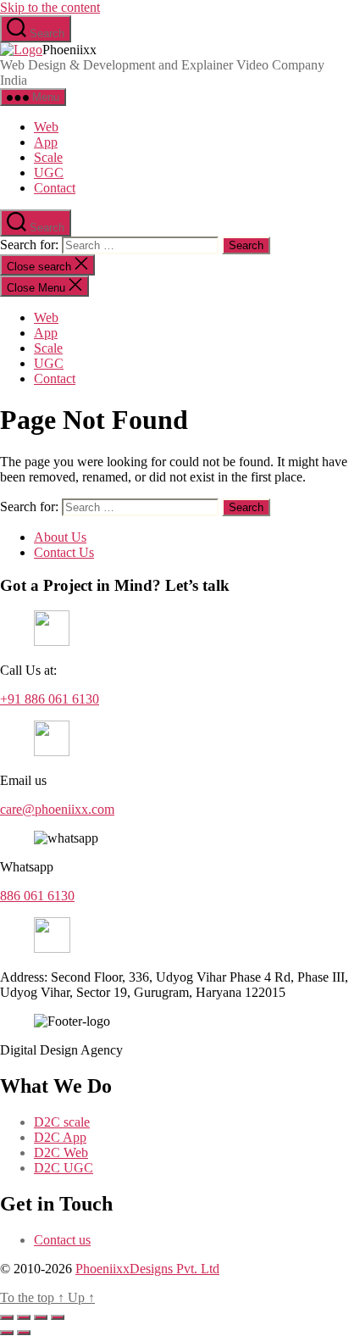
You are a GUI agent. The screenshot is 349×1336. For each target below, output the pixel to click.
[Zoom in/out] (7, 1317)
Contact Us (64, 552)
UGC (49, 172)
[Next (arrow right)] (23, 1332)
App (46, 142)
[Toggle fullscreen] (23, 1317)
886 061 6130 (37, 895)
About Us (60, 537)
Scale (48, 157)
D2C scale (62, 1122)
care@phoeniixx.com (57, 809)
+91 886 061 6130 (49, 699)
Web (46, 127)
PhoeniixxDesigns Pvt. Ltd (147, 1268)
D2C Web (61, 1152)
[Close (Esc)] (57, 1317)
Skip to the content (50, 7)
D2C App (60, 1137)
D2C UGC (63, 1168)
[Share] (40, 1317)
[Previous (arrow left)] (7, 1332)
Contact (54, 188)
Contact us (62, 1240)
